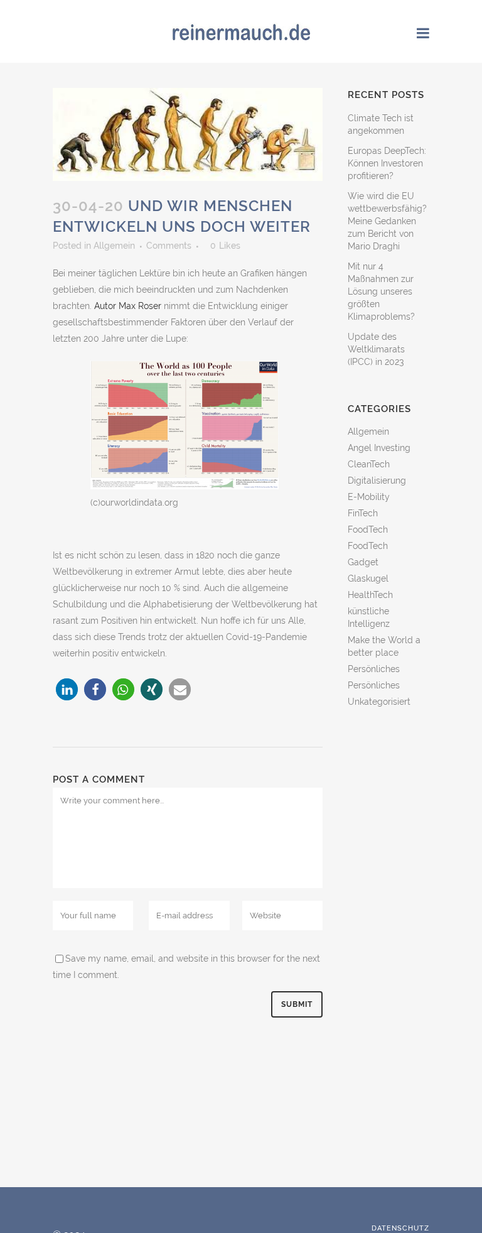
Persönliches (374, 669)
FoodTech (368, 529)
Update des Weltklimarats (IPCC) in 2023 (376, 349)
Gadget (363, 562)
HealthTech (370, 595)
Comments (168, 246)
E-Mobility (369, 497)
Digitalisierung (377, 480)
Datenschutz (400, 1228)
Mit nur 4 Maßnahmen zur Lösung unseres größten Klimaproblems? (381, 291)
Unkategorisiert (379, 702)
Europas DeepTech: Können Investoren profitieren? (387, 163)
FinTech (363, 513)
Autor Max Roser (127, 306)
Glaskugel (368, 578)
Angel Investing (379, 448)
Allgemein (114, 246)
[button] (67, 689)
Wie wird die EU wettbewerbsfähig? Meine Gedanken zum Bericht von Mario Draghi (387, 221)
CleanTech (369, 464)
